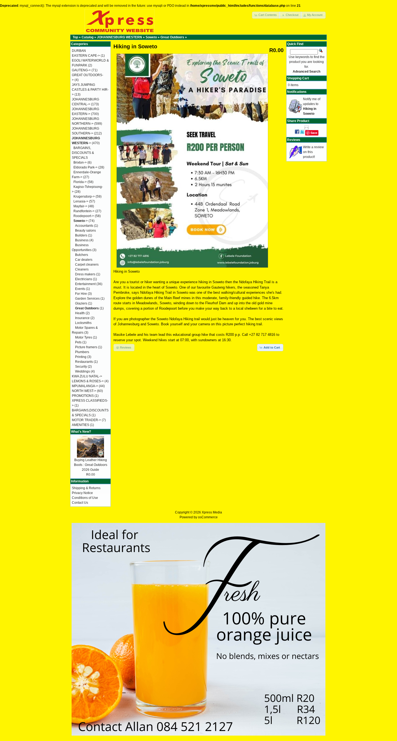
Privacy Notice (82, 493)
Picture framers (86, 347)
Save (314, 133)
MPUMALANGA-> (85, 386)
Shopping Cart (298, 78)
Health (80, 313)
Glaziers (81, 303)
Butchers (81, 255)
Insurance (82, 318)
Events (80, 289)
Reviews (293, 140)
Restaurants (84, 362)
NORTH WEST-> (84, 391)
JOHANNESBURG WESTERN (119, 37)
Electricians (83, 279)
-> (80, 221)
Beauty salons (85, 230)
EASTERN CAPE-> (86, 55)
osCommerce (208, 517)
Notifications (297, 92)
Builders (81, 235)
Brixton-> (80, 162)
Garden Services (87, 298)
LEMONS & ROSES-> (88, 381)
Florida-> (80, 182)
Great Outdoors (172, 37)
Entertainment (85, 284)
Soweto (151, 37)
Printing (80, 357)
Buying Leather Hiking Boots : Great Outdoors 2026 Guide (90, 465)
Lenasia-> (80, 201)
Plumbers (82, 352)
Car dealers (83, 260)
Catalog (87, 37)
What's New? (81, 432)
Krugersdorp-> (84, 196)
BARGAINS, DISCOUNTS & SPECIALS (83, 153)
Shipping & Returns (86, 488)
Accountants (84, 226)
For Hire (81, 294)
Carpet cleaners (87, 264)
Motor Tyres (83, 337)
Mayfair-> (80, 206)
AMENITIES (80, 425)
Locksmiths (83, 323)
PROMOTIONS (83, 396)
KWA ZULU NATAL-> (87, 376)
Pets (78, 342)
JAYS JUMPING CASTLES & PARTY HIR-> (90, 89)
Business (82, 240)
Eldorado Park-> (85, 167)
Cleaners (82, 269)
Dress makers (85, 274)
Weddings (82, 371)
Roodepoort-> (83, 216)
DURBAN (79, 51)
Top (75, 37)
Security (81, 366)
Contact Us (80, 503)
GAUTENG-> (81, 70)
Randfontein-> (84, 211)
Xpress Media (212, 512)
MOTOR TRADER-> (86, 420)
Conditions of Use (85, 498)
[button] (266, 15)
